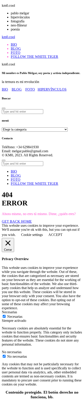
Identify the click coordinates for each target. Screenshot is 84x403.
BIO (5, 89)
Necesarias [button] (9, 312)
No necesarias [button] (12, 352)
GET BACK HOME (17, 221)
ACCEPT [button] (55, 235)
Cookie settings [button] (32, 235)
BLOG (17, 89)
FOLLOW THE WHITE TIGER (34, 183)
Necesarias (14, 316)
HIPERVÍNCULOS (52, 89)
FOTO (30, 89)
